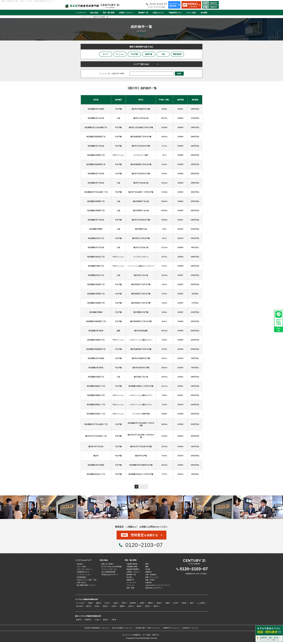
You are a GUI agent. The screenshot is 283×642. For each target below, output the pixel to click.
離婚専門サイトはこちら (171, 628)
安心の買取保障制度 (108, 572)
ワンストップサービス (109, 569)
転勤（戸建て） (150, 580)
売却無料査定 (81, 577)
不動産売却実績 (131, 564)
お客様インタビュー (126, 12)
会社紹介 (80, 564)
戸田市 (123, 603)
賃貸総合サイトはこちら (191, 628)
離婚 (146, 566)
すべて (105, 54)
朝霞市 (122, 606)
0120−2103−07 (144, 545)
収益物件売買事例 (132, 569)
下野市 (113, 620)
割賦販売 (148, 572)
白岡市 (142, 603)
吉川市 (175, 603)
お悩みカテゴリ (158, 12)
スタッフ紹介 (191, 12)
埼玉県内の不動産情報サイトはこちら (96, 628)
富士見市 (79, 606)
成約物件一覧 (143, 12)
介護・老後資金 (150, 574)
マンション (120, 54)
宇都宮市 (88, 620)
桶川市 (88, 606)
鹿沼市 (105, 620)
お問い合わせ (81, 582)
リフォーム (130, 585)
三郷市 (167, 603)
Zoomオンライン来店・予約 (86, 580)
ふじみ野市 (201, 603)
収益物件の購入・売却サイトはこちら (148, 628)
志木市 (130, 606)
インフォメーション (84, 574)
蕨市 (191, 603)
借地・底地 (130, 588)
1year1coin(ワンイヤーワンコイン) (157, 585)
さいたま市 (80, 603)
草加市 (184, 603)
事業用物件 (177, 54)
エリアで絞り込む (141, 64)
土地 (163, 54)
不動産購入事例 (131, 566)
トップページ (81, 12)
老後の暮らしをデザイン (153, 588)
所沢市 (147, 606)
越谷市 (98, 603)
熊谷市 (105, 606)
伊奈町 (159, 603)
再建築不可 (130, 580)
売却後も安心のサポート (109, 574)
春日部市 (133, 603)
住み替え (129, 577)
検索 (179, 73)
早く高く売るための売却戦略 (111, 566)
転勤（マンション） (152, 577)
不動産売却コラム (175, 12)
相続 (146, 564)
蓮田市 (150, 603)
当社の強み (94, 12)
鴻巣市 (139, 606)
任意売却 (148, 582)
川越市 (90, 603)
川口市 (107, 603)
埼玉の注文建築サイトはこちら (122, 628)
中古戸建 (134, 54)
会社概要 (204, 12)
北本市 (97, 606)
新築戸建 (148, 54)
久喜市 (113, 606)
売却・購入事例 (108, 12)
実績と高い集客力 (107, 564)
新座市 (155, 606)
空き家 (147, 569)
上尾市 (115, 603)
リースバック (131, 582)
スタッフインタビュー (84, 569)
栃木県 (78, 620)
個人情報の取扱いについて (86, 585)
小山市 (97, 620)
